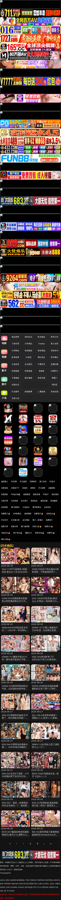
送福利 (24, 488)
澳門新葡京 (36, 507)
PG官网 (14, 481)
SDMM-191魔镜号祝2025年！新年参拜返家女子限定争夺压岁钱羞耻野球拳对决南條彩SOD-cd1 (15, 660)
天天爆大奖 (15, 520)
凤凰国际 (4, 494)
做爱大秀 (4, 526)
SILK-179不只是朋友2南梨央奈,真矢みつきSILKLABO (15, 570)
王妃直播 (14, 501)
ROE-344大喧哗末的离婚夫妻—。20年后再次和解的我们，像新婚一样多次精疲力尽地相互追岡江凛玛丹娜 (15, 748)
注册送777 (15, 488)
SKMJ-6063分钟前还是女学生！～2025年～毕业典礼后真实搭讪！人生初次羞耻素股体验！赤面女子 (15, 631)
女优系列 (28, 364)
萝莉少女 (54, 337)
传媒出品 (15, 384)
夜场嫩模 (54, 501)
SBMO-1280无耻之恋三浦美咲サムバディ (45, 745)
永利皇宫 (47, 507)
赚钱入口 (28, 533)
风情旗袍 (15, 371)
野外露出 (54, 357)
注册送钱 (4, 488)
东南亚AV (54, 350)
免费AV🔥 (51, 533)
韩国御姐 (28, 350)
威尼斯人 (4, 481)
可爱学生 (41, 364)
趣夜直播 (44, 501)
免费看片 (49, 520)
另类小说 (15, 398)
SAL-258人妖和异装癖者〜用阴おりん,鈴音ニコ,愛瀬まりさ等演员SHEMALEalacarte (45, 719)
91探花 (28, 357)
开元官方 (4, 520)
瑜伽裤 (41, 371)
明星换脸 (28, 371)
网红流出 (41, 357)
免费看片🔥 (5, 513)
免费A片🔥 (49, 526)
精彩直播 (36, 494)
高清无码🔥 (39, 533)
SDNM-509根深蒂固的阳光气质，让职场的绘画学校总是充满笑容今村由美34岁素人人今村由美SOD (15, 690)
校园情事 (28, 391)
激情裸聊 (27, 513)
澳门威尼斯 (25, 526)
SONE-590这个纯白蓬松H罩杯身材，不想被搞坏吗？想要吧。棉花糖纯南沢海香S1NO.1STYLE (45, 573)
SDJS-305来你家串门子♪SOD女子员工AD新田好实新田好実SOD (45, 659)
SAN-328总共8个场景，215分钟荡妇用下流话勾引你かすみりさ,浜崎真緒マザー (15, 776)
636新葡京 (17, 513)
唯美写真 (41, 378)
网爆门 (54, 378)
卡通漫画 (15, 378)
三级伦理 (15, 343)
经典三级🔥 (37, 526)
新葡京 (32, 488)
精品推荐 (15, 337)
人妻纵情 (41, 391)
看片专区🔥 (17, 533)
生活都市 (15, 391)
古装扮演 (15, 364)
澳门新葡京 (15, 507)
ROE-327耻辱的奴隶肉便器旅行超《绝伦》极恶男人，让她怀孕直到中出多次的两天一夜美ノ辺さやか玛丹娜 (45, 806)
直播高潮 (26, 494)
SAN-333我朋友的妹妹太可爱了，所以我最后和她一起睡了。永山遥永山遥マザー (15, 718)
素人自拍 (54, 343)
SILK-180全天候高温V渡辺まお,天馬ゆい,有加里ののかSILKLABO (45, 601)
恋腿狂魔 (54, 364)
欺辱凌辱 (15, 357)
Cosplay (41, 343)
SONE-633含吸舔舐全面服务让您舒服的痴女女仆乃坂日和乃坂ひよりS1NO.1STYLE (15, 602)
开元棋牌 (23, 481)
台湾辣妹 (15, 350)
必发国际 (4, 507)
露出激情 (28, 378)
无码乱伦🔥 (50, 513)
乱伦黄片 (24, 501)
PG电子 (52, 481)
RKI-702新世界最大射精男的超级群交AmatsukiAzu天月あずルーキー (45, 834)
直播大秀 (14, 526)
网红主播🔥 (5, 539)
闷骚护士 (54, 371)
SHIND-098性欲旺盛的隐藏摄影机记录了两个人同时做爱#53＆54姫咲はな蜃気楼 (45, 688)
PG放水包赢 (15, 494)
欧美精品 (41, 337)
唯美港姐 (41, 350)
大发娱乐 (26, 507)
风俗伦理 (54, 391)
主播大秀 (4, 501)
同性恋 (54, 384)
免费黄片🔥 (38, 513)
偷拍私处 (34, 501)
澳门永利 (42, 481)
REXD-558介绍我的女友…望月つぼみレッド (45, 775)
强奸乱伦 (28, 337)
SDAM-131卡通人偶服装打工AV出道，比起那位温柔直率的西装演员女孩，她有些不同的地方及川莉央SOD (45, 631)
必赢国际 (51, 488)
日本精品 (28, 343)
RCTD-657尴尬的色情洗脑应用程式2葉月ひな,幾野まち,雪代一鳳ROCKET (15, 834)
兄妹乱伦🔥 (5, 533)
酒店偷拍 (55, 494)
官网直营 (33, 481)
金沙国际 (26, 520)
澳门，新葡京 (37, 520)
